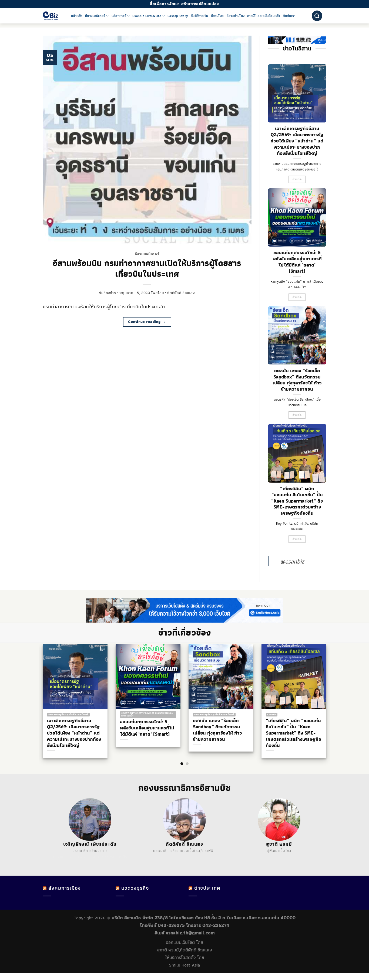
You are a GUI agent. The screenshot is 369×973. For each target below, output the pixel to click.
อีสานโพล (217, 16)
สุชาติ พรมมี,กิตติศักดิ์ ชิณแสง (184, 950)
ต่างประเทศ (207, 888)
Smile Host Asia (184, 965)
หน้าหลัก (76, 16)
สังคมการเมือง (64, 888)
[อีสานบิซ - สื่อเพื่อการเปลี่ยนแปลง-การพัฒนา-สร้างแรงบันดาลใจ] (53, 15)
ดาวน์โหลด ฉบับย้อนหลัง (263, 16)
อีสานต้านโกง (236, 16)
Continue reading (147, 321)
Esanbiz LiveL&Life (146, 16)
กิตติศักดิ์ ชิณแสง (181, 293)
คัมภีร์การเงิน (199, 16)
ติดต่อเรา (289, 16)
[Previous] (38, 690)
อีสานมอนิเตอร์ (95, 16)
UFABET (59, 857)
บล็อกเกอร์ (119, 16)
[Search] (317, 16)
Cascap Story (177, 16)
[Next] (330, 690)
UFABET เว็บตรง (89, 857)
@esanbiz (292, 561)
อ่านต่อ (297, 179)
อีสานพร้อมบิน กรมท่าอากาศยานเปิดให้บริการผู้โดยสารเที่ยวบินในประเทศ (147, 268)
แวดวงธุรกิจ (135, 888)
